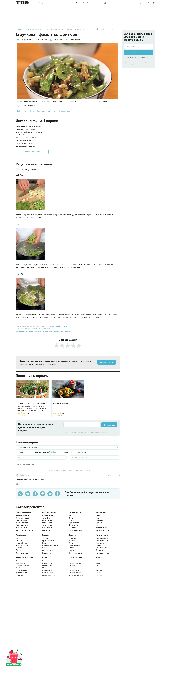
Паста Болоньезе (102, 541)
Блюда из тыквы (21, 527)
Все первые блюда (75, 530)
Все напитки (100, 575)
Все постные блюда (76, 575)
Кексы (71, 543)
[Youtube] (50, 493)
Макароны (99, 550)
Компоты (99, 570)
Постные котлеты (75, 572)
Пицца (18, 538)
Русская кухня (21, 561)
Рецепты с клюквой (23, 525)
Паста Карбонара (102, 538)
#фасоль (19, 331)
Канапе (45, 543)
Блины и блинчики (22, 543)
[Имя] (41, 457)
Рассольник (73, 520)
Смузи (98, 572)
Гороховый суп (74, 523)
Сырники (19, 541)
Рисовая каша (47, 565)
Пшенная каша (47, 570)
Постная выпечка (75, 568)
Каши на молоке (48, 572)
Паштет (45, 548)
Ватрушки (72, 538)
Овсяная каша (47, 563)
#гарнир (45, 331)
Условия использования (99, 432)
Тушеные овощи (101, 527)
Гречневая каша (48, 561)
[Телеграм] (20, 493)
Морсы (98, 563)
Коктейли (99, 561)
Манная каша (47, 568)
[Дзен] (57, 493)
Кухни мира (20, 575)
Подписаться (109, 425)
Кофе (97, 565)
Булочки (72, 541)
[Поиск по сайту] (141, 3)
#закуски (52, 331)
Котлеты (98, 516)
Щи (70, 516)
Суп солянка (73, 525)
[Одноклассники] (35, 493)
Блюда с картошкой (23, 518)
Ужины (18, 550)
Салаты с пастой (101, 548)
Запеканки (19, 548)
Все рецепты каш (48, 575)
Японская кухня (21, 572)
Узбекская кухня (22, 570)
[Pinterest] (42, 493)
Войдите (54, 452)
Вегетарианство (65, 111)
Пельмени (99, 520)
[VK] (27, 493)
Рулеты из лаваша (48, 541)
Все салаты (46, 530)
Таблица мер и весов (32, 152)
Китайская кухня (22, 568)
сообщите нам (61, 326)
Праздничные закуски (50, 545)
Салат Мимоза (47, 525)
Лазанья (98, 545)
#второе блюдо (36, 331)
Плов (97, 518)
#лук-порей (26, 331)
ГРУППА (19, 400)
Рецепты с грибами (22, 520)
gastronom (103, 29)
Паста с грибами (101, 543)
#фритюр (59, 331)
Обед (32, 111)
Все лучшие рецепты (23, 553)
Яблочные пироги (22, 523)
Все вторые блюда (102, 530)
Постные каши (74, 570)
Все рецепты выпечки (76, 553)
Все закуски (46, 553)
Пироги (71, 550)
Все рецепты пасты (102, 553)
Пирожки (72, 548)
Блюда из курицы (22, 545)
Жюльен (45, 538)
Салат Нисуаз (47, 523)
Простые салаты (48, 516)
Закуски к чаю (47, 550)
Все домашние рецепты (24, 530)
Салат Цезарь (47, 520)
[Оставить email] (82, 424)
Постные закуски (75, 563)
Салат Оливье (47, 518)
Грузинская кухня (22, 563)
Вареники (99, 523)
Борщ (71, 518)
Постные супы (74, 565)
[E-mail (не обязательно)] (94, 457)
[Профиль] (154, 3)
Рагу (97, 525)
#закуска (66, 331)
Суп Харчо (72, 527)
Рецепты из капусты (23, 516)
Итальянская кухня (23, 565)
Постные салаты (74, 561)
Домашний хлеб (74, 545)
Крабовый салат (48, 527)
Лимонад (99, 568)
